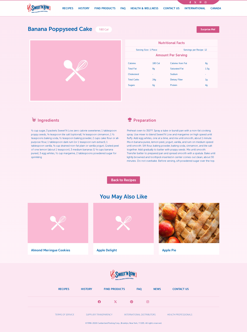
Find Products (104, 8)
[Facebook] (99, 302)
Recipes (67, 8)
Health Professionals (179, 314)
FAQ (123, 8)
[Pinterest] (132, 302)
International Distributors (140, 314)
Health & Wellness (144, 8)
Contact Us (171, 8)
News (157, 289)
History (83, 8)
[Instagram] (148, 302)
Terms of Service (64, 314)
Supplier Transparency (99, 314)
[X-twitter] (115, 302)
